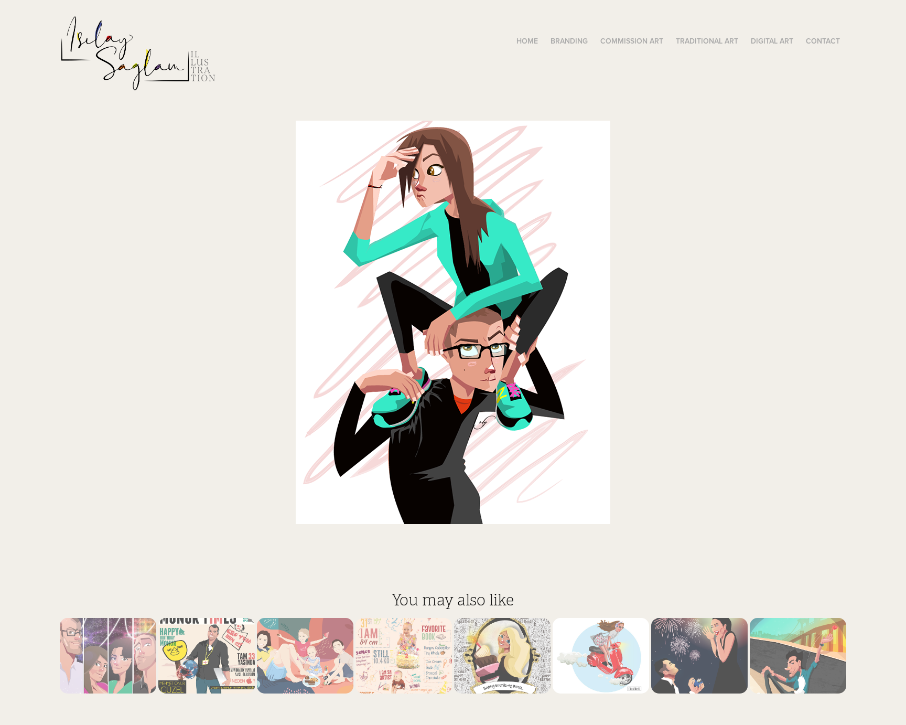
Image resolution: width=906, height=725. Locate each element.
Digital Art (772, 41)
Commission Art (631, 41)
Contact (823, 41)
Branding (569, 41)
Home (527, 41)
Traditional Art (707, 41)
